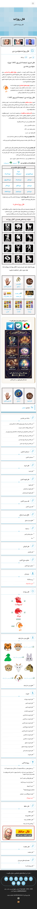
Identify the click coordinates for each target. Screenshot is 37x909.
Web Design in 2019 (29, 790)
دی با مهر (29, 185)
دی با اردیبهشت (18, 172)
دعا (32, 538)
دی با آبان (18, 185)
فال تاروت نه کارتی (28, 734)
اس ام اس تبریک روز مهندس (26, 439)
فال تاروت (30, 754)
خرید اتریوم (30, 786)
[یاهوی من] (31, 879)
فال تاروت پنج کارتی (28, 726)
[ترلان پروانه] (18, 42)
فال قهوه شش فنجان (27, 492)
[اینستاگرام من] (16, 879)
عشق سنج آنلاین (29, 565)
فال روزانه (19, 19)
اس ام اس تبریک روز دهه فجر (25, 435)
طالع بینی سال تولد (28, 685)
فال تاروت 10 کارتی (7, 310)
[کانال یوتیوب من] (18, 883)
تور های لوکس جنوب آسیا (26, 778)
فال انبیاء (30, 471)
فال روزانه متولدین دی (20, 51)
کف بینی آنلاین (29, 506)
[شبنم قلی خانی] (7, 42)
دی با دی (29, 191)
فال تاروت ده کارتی (28, 738)
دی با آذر (7, 185)
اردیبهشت (6, 163)
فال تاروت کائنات (18, 310)
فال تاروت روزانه (29, 310)
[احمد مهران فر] (30, 42)
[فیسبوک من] (21, 879)
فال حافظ (30, 811)
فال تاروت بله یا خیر (28, 750)
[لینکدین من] (13, 883)
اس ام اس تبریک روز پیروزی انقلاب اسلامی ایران (21, 423)
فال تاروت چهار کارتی (27, 723)
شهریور (15, 163)
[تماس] (11, 879)
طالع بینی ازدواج (18, 285)
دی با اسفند (8, 191)
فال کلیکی (30, 552)
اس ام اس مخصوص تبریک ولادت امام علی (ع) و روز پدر (19, 431)
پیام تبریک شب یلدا (28, 823)
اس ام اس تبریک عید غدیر (26, 443)
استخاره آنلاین (29, 457)
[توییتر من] (6, 879)
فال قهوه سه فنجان (28, 488)
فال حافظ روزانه (7, 296)
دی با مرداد (18, 179)
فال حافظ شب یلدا (28, 819)
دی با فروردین (29, 173)
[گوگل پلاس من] (23, 883)
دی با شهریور (7, 179)
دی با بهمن (18, 191)
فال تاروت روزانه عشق (27, 746)
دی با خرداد (8, 173)
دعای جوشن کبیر (28, 534)
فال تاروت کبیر (29, 703)
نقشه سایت (10, 895)
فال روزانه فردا (29, 865)
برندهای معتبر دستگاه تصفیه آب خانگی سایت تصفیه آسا (18, 768)
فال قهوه (31, 484)
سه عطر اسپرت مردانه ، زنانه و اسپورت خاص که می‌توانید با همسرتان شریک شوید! (18, 773)
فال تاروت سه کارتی (28, 719)
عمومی (24, 407)
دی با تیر (29, 179)
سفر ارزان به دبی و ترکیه (27, 782)
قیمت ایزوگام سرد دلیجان (26, 794)
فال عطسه (18, 296)
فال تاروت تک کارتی (28, 715)
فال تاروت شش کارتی (27, 730)
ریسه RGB (30, 579)
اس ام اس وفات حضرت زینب (26, 427)
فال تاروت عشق (29, 742)
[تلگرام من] (26, 879)
